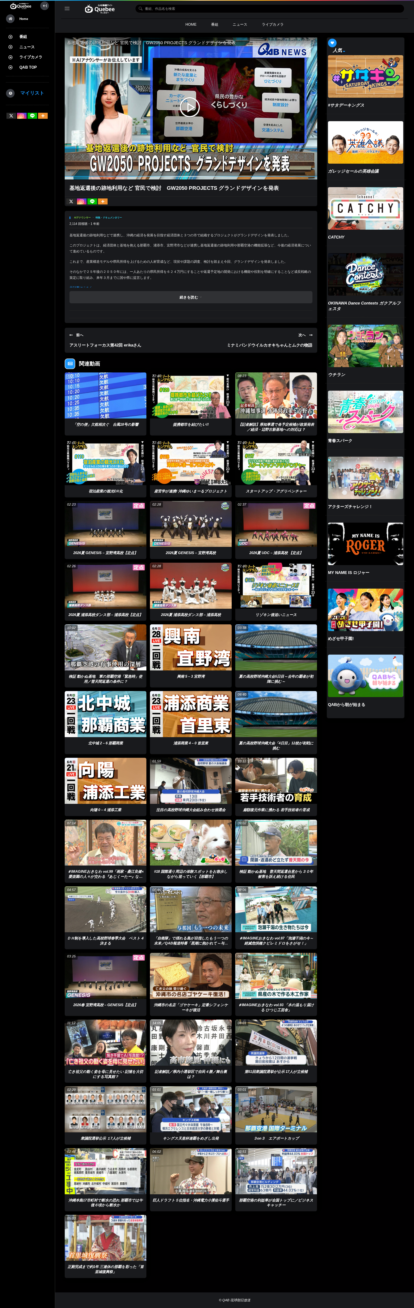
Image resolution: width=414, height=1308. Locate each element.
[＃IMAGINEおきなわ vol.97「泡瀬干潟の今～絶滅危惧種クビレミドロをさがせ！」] (276, 909)
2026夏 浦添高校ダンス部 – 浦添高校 (191, 615)
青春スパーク (340, 440)
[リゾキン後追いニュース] (276, 586)
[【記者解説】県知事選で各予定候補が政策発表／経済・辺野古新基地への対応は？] (276, 395)
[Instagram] (22, 116)
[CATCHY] (365, 208)
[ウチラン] (365, 346)
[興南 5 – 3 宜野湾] (191, 647)
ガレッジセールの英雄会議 (353, 171)
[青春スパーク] (365, 412)
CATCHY (336, 237)
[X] (11, 116)
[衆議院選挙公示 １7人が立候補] (105, 1109)
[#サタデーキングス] (365, 76)
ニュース (27, 47)
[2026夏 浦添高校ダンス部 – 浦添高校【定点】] (105, 586)
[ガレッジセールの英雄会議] (365, 142)
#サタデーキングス (346, 105)
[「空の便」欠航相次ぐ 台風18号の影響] (105, 395)
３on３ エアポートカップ (276, 1138)
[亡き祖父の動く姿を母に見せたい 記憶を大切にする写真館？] (105, 1043)
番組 (23, 37)
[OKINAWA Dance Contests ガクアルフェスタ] (365, 274)
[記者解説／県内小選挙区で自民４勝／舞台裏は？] (191, 1043)
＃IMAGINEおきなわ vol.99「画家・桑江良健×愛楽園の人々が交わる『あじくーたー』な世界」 (106, 876)
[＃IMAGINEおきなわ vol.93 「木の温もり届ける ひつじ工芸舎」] (276, 976)
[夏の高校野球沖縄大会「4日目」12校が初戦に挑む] (276, 714)
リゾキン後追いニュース (276, 615)
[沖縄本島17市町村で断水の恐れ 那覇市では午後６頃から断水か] (105, 1171)
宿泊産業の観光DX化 (106, 491)
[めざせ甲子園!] (365, 610)
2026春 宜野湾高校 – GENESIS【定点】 (105, 1005)
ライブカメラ (30, 57)
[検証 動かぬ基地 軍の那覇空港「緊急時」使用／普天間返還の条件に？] (105, 647)
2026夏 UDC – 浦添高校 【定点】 (276, 553)
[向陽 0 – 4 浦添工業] (105, 781)
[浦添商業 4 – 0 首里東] (191, 714)
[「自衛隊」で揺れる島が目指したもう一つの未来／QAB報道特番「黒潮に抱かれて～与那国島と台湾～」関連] (191, 909)
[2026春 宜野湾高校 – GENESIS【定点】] (105, 976)
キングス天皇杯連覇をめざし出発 (191, 1138)
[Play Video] (191, 108)
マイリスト (30, 93)
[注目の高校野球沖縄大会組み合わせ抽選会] (191, 781)
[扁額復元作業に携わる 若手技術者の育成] (276, 781)
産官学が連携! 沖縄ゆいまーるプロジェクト (190, 491)
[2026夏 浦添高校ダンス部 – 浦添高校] (191, 586)
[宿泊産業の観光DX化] (105, 462)
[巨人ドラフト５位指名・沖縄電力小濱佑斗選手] (191, 1171)
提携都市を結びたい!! (191, 424)
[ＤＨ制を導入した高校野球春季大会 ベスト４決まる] (105, 909)
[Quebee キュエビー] (20, 6)
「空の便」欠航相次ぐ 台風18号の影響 (105, 424)
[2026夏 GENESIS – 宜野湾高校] (191, 524)
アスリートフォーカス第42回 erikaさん (105, 345)
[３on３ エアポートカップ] (276, 1109)
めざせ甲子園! (341, 638)
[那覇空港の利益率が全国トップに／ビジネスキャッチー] (276, 1171)
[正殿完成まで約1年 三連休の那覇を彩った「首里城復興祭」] (105, 1238)
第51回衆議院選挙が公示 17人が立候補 (276, 1071)
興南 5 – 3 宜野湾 (191, 676)
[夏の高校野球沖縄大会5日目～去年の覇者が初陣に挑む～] (276, 647)
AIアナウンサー (82, 217)
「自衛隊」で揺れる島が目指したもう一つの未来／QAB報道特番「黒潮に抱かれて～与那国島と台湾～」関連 (191, 943)
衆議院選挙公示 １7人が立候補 (106, 1138)
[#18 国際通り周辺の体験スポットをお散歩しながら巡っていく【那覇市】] (191, 843)
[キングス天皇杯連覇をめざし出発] (191, 1109)
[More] (43, 116)
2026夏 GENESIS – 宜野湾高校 (191, 553)
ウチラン (336, 374)
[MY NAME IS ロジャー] (365, 544)
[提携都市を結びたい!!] (191, 395)
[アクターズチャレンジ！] (365, 478)
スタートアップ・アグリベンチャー (276, 491)
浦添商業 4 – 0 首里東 (190, 743)
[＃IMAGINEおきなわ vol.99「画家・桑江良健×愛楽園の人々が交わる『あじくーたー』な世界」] (105, 843)
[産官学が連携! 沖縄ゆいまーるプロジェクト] (191, 462)
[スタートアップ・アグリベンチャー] (276, 462)
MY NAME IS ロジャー (348, 572)
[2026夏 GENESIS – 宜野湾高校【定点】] (105, 524)
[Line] (32, 116)
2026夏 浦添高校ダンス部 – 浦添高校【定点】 (106, 615)
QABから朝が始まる (346, 704)
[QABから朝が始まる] (365, 676)
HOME (191, 24)
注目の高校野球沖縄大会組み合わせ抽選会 (190, 810)
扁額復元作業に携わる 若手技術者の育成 (276, 810)
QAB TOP (28, 67)
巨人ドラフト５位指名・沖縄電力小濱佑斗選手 (191, 1200)
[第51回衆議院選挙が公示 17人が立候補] (276, 1043)
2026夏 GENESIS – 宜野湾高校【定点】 (105, 553)
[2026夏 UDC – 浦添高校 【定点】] (276, 524)
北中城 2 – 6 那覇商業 (105, 743)
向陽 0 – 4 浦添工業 (105, 810)
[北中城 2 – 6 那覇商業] (105, 714)
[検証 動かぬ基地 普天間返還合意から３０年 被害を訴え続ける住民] (276, 843)
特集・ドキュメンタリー (109, 217)
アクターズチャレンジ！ (350, 506)
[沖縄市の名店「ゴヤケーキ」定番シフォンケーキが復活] (191, 976)
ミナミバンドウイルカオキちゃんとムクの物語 (269, 345)
